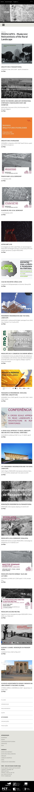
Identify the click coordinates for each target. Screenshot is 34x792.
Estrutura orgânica (6, 752)
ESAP (27, 789)
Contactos (4, 743)
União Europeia (25, 784)
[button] (31, 1)
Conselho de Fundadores (8, 762)
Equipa (3, 713)
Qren (17, 784)
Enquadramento (5, 708)
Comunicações (5, 721)
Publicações (4, 725)
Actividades (4, 717)
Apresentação (8, 2)
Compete (8, 784)
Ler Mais (3, 71)
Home (2, 2)
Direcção (3, 756)
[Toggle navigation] (3, 25)
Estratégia (4, 737)
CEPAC (2, 760)
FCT (6, 789)
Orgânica (15, 2)
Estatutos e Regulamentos (8, 754)
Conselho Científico (6, 758)
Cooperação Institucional (8, 741)
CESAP (17, 789)
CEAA (2, 745)
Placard (3, 700)
